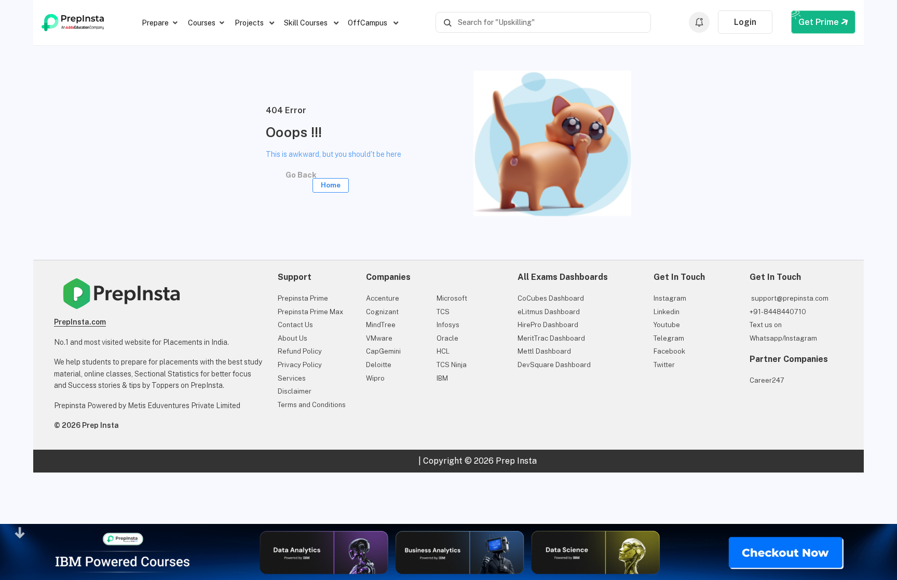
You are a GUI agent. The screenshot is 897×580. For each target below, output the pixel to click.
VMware (379, 338)
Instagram (670, 298)
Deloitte (378, 365)
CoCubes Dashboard (551, 298)
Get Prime (819, 22)
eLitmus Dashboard (549, 312)
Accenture (382, 298)
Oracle (447, 338)
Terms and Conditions (312, 405)
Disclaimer (294, 391)
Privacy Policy (300, 365)
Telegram (669, 338)
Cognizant (382, 312)
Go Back (311, 178)
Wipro (375, 378)
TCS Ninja (452, 365)
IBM (442, 378)
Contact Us (295, 325)
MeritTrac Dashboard (551, 338)
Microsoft (452, 298)
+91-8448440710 (778, 312)
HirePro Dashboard (548, 325)
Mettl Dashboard (544, 351)
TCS (443, 312)
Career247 (767, 380)
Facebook (669, 351)
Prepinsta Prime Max (310, 312)
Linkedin (666, 312)
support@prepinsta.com (789, 298)
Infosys (448, 325)
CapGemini (383, 351)
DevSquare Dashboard (554, 365)
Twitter (664, 365)
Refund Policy (300, 351)
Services (292, 378)
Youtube (667, 325)
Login (745, 22)
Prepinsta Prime (303, 298)
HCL (443, 351)
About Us (292, 338)
